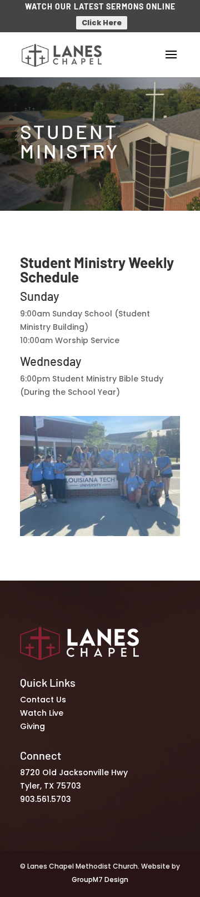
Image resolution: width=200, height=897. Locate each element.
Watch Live (41, 712)
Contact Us (43, 699)
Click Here (102, 22)
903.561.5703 (45, 799)
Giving (32, 726)
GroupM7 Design (100, 879)
